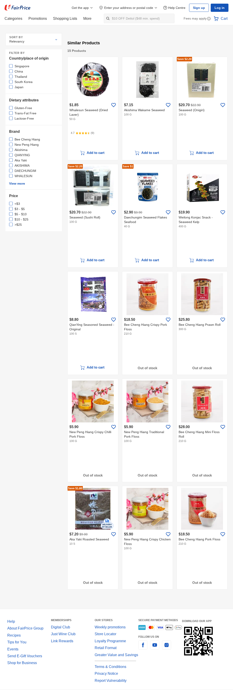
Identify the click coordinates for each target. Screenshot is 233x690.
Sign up (200, 7)
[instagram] (166, 647)
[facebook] (142, 647)
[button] (209, 19)
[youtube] (154, 647)
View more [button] (16, 183)
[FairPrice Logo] (17, 7)
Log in (220, 7)
